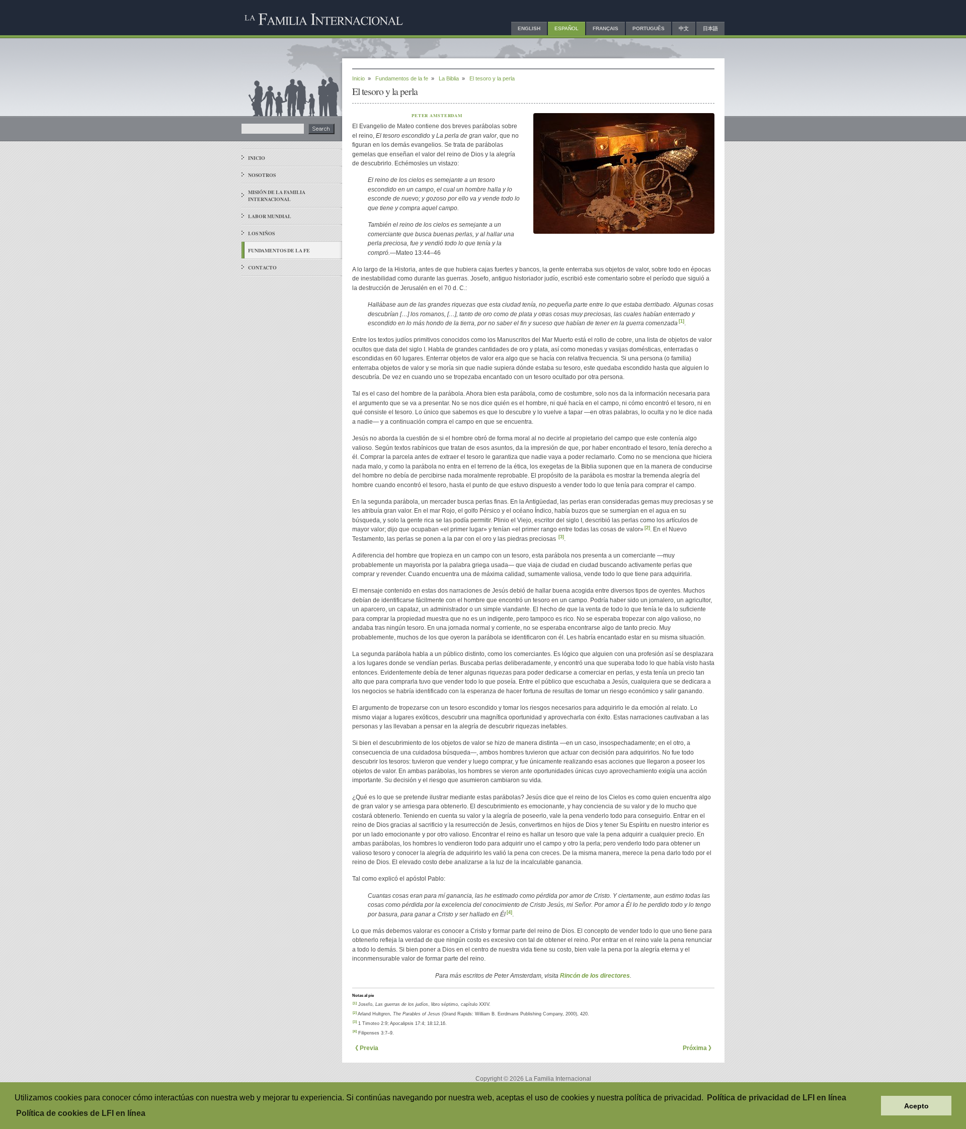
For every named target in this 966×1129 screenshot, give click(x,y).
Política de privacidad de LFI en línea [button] (776, 1097)
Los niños (261, 233)
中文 (684, 28)
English (529, 28)
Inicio (256, 157)
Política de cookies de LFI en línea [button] (80, 1113)
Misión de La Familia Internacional (276, 196)
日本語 (710, 28)
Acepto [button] (916, 1106)
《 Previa (365, 1048)
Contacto (262, 267)
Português (648, 28)
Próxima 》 (698, 1048)
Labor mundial (269, 216)
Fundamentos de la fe (279, 250)
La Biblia (449, 78)
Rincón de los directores (595, 975)
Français (605, 28)
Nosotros (262, 174)
